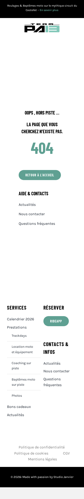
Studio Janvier (63, 477)
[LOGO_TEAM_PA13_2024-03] (42, 25)
